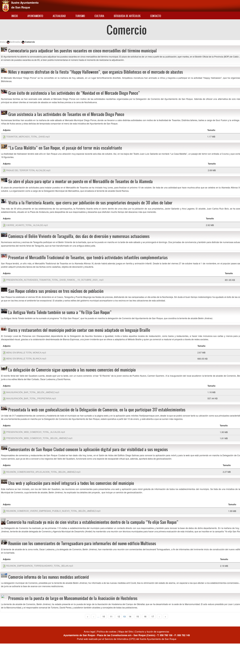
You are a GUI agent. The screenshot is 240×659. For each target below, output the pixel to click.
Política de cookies (106, 631)
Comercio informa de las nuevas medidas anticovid (48, 577)
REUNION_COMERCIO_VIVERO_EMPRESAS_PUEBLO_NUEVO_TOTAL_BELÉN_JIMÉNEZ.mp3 (53, 510)
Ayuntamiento (35, 16)
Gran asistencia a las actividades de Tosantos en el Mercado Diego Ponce (66, 114)
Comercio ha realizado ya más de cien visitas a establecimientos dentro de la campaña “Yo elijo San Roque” (92, 522)
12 (119, 616)
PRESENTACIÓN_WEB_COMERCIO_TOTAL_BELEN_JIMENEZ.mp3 (39, 438)
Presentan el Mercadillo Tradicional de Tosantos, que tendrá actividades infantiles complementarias (88, 257)
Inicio (14, 16)
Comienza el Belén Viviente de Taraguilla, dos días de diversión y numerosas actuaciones (79, 236)
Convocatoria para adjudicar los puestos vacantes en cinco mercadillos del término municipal (82, 50)
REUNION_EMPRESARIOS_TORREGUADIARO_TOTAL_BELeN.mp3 (39, 565)
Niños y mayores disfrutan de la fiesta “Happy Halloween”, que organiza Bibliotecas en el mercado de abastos (95, 72)
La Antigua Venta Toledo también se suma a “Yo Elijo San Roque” (60, 312)
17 (152, 616)
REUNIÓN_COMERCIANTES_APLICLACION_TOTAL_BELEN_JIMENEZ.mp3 (43, 471)
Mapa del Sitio (125, 631)
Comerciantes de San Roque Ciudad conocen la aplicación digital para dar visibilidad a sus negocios (88, 449)
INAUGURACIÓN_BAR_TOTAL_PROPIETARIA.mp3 (31, 398)
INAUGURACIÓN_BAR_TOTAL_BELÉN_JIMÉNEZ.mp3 (32, 392)
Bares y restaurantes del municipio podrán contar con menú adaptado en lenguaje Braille (79, 330)
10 (103, 616)
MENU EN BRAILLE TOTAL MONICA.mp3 (26, 352)
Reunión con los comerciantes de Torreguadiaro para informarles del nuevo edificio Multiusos (82, 543)
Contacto (155, 16)
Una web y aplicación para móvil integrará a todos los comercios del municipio (71, 483)
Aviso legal (90, 631)
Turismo (80, 16)
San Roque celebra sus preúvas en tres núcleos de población (55, 291)
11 (111, 616)
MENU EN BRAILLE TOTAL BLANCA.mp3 (26, 358)
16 (145, 616)
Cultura (99, 16)
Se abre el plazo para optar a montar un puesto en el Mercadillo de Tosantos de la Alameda (80, 181)
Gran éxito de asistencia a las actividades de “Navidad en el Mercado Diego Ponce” (74, 93)
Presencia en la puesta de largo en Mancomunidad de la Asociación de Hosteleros (72, 598)
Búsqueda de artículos (127, 16)
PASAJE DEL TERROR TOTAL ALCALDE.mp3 (28, 170)
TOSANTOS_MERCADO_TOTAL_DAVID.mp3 (28, 136)
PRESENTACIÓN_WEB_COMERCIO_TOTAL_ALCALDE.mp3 (35, 431)
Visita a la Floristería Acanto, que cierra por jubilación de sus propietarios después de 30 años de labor (90, 202)
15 (137, 616)
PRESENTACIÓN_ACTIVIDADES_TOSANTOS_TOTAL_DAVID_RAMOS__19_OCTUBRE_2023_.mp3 (54, 279)
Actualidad (59, 16)
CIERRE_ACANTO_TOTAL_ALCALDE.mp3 (27, 225)
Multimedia (14, 41)
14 (130, 616)
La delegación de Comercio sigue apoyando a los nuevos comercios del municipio (72, 370)
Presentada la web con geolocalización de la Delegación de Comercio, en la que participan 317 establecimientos (96, 409)
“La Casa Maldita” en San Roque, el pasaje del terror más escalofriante (65, 148)
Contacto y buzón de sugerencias (152, 631)
